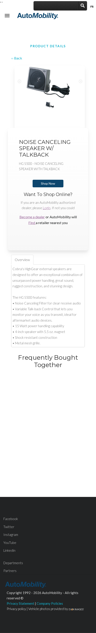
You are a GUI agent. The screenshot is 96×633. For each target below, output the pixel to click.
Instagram (10, 535)
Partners (10, 571)
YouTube (9, 543)
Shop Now (48, 183)
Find (32, 223)
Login (46, 208)
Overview (22, 259)
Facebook (10, 519)
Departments (13, 563)
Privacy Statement (20, 603)
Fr (92, 6)
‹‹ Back (16, 58)
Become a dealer (32, 217)
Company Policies (50, 603)
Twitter (8, 527)
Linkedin (9, 550)
